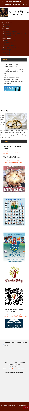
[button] (7, 23)
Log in (26, 407)
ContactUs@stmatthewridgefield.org (16, 368)
